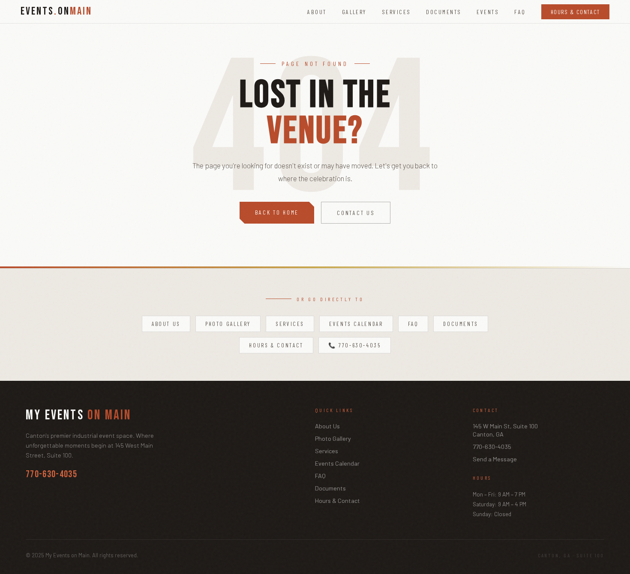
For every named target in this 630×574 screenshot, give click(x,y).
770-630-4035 (51, 474)
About (316, 11)
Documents (443, 11)
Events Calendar (356, 323)
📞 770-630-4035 (354, 345)
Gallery (354, 11)
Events (488, 11)
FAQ (519, 11)
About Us (166, 323)
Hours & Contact (575, 11)
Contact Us (356, 212)
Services (396, 11)
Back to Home (277, 212)
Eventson (56, 11)
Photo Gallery (228, 323)
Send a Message (495, 459)
